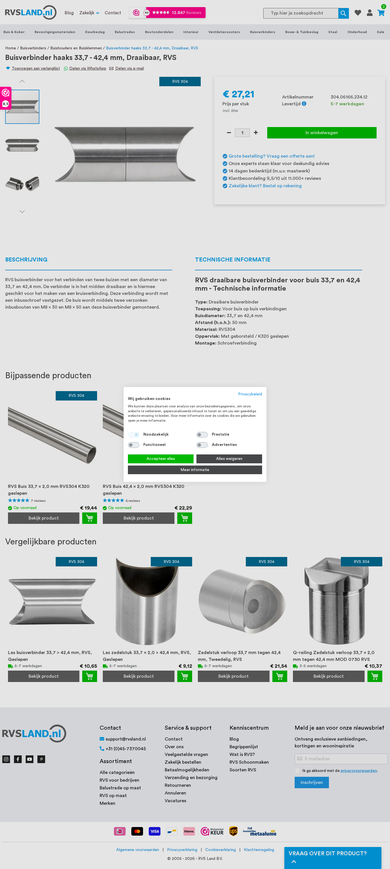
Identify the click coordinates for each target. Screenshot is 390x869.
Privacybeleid (250, 394)
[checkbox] (202, 435)
